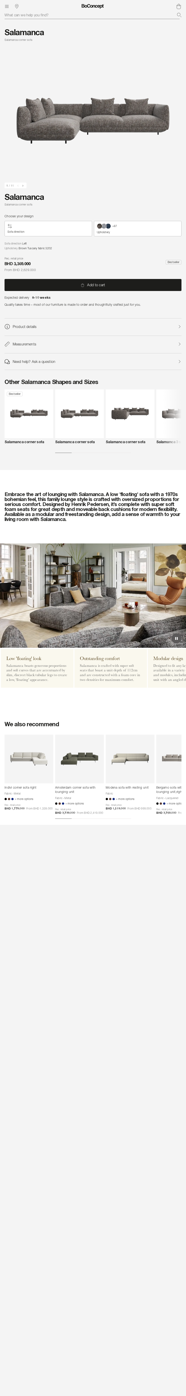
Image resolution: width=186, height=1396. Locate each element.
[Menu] (7, 6)
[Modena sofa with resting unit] (130, 759)
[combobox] (93, 15)
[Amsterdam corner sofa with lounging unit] (79, 759)
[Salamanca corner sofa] (29, 413)
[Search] (179, 15)
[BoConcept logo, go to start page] (93, 6)
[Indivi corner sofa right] (29, 759)
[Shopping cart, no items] (179, 6)
